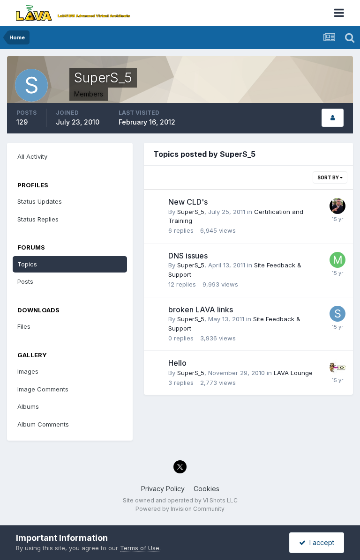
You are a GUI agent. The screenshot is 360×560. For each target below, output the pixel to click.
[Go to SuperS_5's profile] (337, 314)
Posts (25, 281)
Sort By (328, 177)
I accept (320, 542)
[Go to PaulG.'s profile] (337, 367)
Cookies (206, 489)
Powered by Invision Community (180, 508)
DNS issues (188, 255)
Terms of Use (139, 548)
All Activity (32, 156)
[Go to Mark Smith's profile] (337, 260)
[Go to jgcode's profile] (337, 206)
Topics (27, 264)
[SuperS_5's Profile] (333, 118)
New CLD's (188, 201)
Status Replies (38, 219)
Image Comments (42, 389)
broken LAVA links (200, 309)
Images (27, 371)
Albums (28, 406)
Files (23, 326)
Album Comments (43, 424)
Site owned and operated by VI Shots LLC (180, 500)
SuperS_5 (190, 211)
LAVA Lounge (293, 372)
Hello (177, 363)
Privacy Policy (163, 489)
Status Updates (39, 201)
